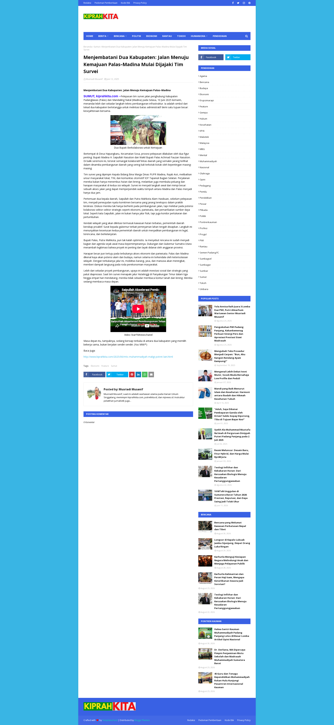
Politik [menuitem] (136, 36)
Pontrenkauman (208, 222)
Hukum (203, 118)
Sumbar (204, 270)
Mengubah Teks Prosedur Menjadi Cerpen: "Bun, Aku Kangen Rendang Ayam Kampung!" (229, 356)
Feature (105, 365)
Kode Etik (125, 2)
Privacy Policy (140, 2)
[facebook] (232, 3)
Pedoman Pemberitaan (106, 2)
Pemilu (203, 191)
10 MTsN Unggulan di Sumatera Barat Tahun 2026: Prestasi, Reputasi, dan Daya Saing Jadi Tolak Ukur (231, 496)
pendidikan (206, 197)
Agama (203, 76)
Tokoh (203, 283)
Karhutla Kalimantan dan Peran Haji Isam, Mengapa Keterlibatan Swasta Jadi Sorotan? (229, 579)
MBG (202, 149)
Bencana (204, 82)
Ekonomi (95, 365)
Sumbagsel (206, 258)
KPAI (202, 130)
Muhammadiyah (208, 161)
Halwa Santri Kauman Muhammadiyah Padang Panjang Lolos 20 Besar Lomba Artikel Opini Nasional (231, 634)
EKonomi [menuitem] (151, 36)
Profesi (203, 228)
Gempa (204, 112)
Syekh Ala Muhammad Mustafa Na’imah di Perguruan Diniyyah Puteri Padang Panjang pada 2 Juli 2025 (232, 434)
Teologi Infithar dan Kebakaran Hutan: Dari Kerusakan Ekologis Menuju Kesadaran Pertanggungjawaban (230, 474)
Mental (203, 155)
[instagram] (244, 3)
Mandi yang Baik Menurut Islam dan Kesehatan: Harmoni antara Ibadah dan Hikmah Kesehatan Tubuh (232, 393)
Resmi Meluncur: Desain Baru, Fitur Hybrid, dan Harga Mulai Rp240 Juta (231, 454)
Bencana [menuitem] (119, 36)
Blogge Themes (142, 720)
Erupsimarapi (207, 100)
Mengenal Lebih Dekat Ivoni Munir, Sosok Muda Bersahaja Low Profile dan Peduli (231, 375)
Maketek (204, 136)
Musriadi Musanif (94, 79)
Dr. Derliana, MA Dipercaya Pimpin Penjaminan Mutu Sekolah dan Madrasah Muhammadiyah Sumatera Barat (229, 656)
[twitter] (238, 3)
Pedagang (205, 185)
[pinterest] (249, 3)
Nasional (204, 167)
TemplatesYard (109, 720)
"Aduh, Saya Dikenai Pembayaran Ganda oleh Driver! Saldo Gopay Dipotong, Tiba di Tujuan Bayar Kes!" (232, 414)
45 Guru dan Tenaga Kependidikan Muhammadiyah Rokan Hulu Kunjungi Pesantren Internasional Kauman (232, 680)
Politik (203, 216)
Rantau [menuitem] (167, 36)
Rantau (203, 246)
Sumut (97, 46)
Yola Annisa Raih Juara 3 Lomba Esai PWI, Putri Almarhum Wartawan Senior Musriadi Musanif (232, 311)
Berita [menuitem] (102, 36)
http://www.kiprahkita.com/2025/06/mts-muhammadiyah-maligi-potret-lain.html (128, 356)
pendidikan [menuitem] (220, 36)
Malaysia (204, 143)
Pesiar (203, 203)
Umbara (204, 289)
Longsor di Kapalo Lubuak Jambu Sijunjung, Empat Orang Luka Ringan (232, 543)
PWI (202, 240)
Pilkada (204, 210)
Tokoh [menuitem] (181, 36)
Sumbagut (205, 264)
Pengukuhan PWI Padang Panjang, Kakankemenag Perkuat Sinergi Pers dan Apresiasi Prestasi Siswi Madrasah (229, 333)
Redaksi (87, 2)
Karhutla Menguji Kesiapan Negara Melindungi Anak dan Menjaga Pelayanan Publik (231, 560)
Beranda (88, 46)
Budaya (204, 88)
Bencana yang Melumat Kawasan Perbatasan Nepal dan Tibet (230, 526)
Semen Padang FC (209, 252)
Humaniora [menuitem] (198, 36)
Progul (203, 234)
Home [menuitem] (89, 36)
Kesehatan (205, 124)
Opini (202, 179)
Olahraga (205, 173)
